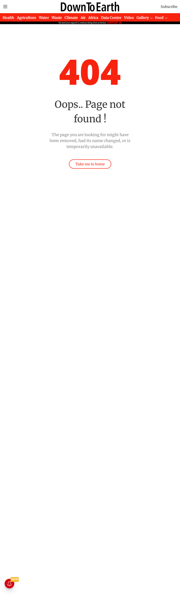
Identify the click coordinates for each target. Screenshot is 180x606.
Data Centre (111, 17)
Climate (71, 17)
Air (83, 17)
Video (129, 17)
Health (8, 17)
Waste (57, 17)
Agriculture (26, 17)
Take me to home (90, 164)
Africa (93, 17)
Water (44, 17)
